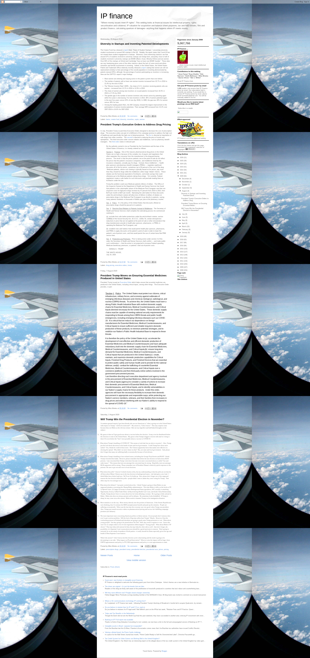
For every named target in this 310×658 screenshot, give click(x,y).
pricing (166, 549)
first (150, 135)
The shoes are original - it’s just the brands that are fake (124, 586)
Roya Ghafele (194, 74)
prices (161, 549)
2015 (182, 249)
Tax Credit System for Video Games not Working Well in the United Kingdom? (132, 638)
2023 (182, 167)
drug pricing (110, 265)
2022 (182, 170)
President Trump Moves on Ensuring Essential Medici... (194, 204)
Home (137, 555)
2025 (182, 161)
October (185, 185)
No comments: (133, 116)
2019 (182, 236)
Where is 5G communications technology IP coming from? (125, 601)
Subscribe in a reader (185, 108)
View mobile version (136, 560)
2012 (182, 258)
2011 (182, 261)
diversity (123, 119)
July (183, 214)
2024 (182, 164)
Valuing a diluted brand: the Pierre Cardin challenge (123, 632)
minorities (130, 119)
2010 (182, 264)
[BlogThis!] (148, 116)
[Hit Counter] (181, 282)
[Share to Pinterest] (155, 116)
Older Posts (166, 555)
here (191, 81)
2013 (182, 255)
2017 (182, 242)
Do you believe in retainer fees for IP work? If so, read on (125, 607)
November (186, 182)
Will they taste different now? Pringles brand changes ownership (127, 593)
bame (108, 119)
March (184, 226)
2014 (182, 252)
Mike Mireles (203, 76)
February (185, 229)
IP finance (117, 16)
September (186, 188)
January (185, 232)
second (129, 137)
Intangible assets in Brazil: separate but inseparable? (123, 626)
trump (130, 265)
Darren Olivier (183, 78)
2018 (182, 239)
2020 (182, 176)
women (142, 119)
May (183, 220)
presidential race (152, 549)
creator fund (115, 119)
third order (116, 142)
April (184, 223)
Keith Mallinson (191, 76)
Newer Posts (107, 555)
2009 (182, 267)
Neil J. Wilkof (195, 78)
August (184, 191)
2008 (182, 270)
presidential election (138, 549)
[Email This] (146, 116)
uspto (137, 119)
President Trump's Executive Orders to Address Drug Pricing (136, 124)
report (126, 50)
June (184, 217)
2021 (182, 173)
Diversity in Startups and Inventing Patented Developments (135, 43)
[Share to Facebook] (153, 116)
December (186, 179)
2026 (182, 157)
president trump (125, 549)
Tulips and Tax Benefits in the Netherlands (120, 613)
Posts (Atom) (115, 567)
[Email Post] (141, 116)
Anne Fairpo (183, 74)
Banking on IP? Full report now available (119, 620)
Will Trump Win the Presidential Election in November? (132, 419)
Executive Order (125, 282)
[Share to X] (150, 116)
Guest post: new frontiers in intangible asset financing (124, 580)
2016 (182, 245)
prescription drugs (112, 549)
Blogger (164, 651)
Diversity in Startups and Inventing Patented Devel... (193, 194)
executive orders (121, 265)
